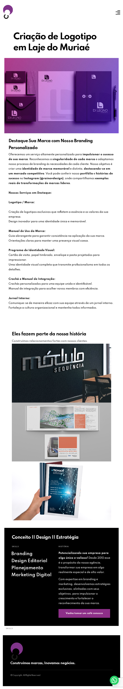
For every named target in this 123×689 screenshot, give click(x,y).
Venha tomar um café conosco (84, 613)
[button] (114, 680)
